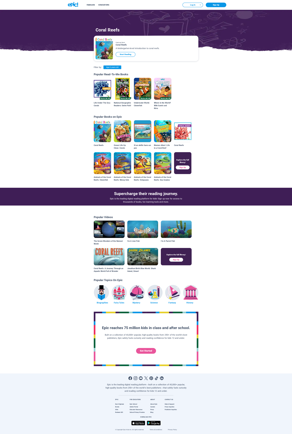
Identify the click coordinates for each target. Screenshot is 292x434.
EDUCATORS (103, 5)
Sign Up (216, 5)
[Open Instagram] (135, 378)
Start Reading (125, 54)
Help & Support (169, 404)
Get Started (146, 350)
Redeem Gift (119, 412)
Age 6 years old (112, 67)
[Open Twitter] (146, 378)
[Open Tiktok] (156, 378)
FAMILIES (91, 5)
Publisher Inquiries (171, 409)
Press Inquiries (169, 407)
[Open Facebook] (130, 378)
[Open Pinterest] (151, 378)
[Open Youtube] (141, 378)
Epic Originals (119, 404)
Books (117, 407)
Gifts (116, 409)
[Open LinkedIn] (162, 378)
